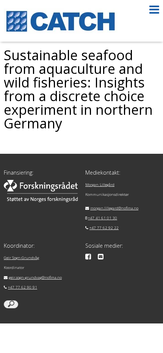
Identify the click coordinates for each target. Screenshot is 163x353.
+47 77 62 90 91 (22, 287)
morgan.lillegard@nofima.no (114, 208)
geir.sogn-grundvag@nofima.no (35, 277)
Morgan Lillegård (99, 184)
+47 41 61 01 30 (102, 218)
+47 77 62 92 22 (104, 227)
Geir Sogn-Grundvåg (21, 257)
